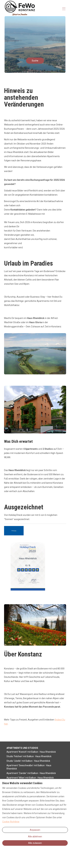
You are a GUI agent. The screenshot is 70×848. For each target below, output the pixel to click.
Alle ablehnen (35, 836)
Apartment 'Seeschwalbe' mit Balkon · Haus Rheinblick (29, 767)
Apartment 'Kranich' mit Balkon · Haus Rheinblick (31, 752)
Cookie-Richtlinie (10, 821)
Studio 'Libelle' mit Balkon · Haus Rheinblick (28, 761)
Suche (35, 60)
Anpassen (35, 830)
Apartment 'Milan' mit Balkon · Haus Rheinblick (30, 777)
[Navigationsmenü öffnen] (63, 8)
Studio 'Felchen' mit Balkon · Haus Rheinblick (29, 756)
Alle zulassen (35, 843)
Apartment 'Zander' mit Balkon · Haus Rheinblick (31, 773)
